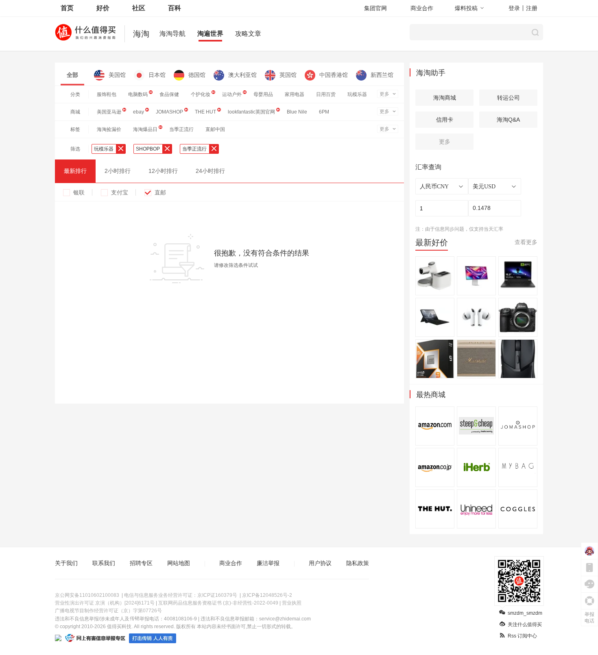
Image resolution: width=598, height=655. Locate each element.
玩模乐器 (357, 94)
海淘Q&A (508, 119)
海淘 (141, 33)
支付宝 (119, 192)
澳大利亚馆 (242, 75)
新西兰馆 (382, 75)
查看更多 (526, 242)
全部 (72, 75)
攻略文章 (248, 33)
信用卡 (444, 119)
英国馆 (288, 75)
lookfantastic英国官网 (251, 112)
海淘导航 (172, 33)
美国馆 (117, 75)
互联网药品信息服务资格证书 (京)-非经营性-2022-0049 (218, 603)
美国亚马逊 (109, 112)
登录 (514, 8)
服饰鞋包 (106, 94)
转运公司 (508, 97)
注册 (531, 8)
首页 (67, 7)
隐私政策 (357, 563)
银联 (79, 192)
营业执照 (291, 603)
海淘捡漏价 (109, 129)
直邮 (160, 192)
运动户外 (232, 94)
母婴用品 (263, 94)
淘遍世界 (210, 33)
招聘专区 (141, 563)
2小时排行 (118, 171)
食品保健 (169, 94)
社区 (138, 7)
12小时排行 (163, 171)
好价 (102, 7)
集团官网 (375, 8)
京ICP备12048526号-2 (267, 595)
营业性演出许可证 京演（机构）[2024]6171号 (105, 603)
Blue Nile (297, 112)
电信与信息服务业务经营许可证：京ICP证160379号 (180, 595)
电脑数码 (138, 94)
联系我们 (103, 563)
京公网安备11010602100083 (87, 595)
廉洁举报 (268, 563)
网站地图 (178, 563)
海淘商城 (444, 97)
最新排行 (75, 171)
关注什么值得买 (525, 624)
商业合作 (421, 8)
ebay (138, 112)
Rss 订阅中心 (522, 636)
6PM (324, 112)
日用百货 (326, 94)
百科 (174, 7)
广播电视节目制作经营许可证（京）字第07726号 (108, 611)
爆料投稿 (466, 8)
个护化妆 (200, 94)
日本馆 (157, 75)
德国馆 (196, 75)
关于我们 (66, 563)
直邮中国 (215, 129)
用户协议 (320, 563)
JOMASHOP (169, 112)
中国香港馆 (333, 75)
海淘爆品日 (145, 129)
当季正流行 (181, 129)
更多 (384, 94)
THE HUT (205, 112)
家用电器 (294, 94)
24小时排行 (210, 171)
